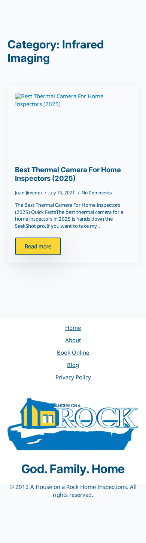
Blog (73, 365)
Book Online (73, 353)
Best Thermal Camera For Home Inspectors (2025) (68, 174)
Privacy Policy (73, 378)
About (73, 340)
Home (73, 328)
